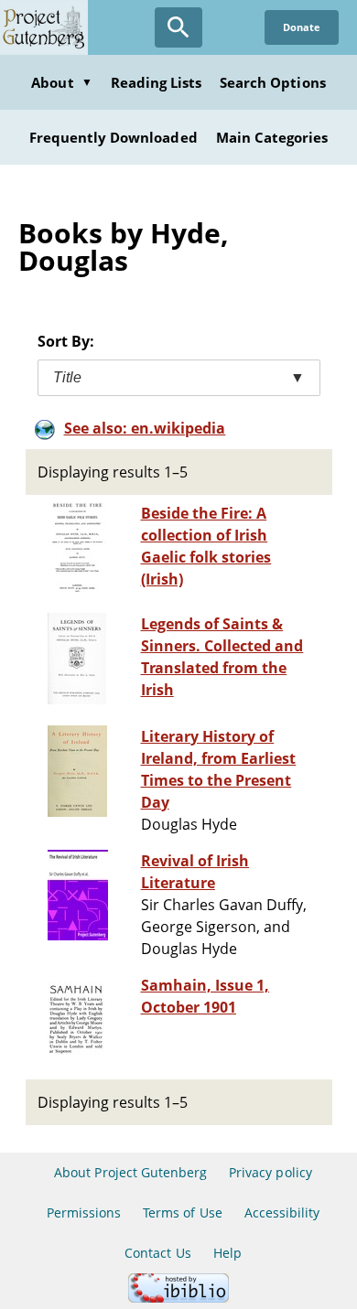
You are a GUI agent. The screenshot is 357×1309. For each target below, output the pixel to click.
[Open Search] (178, 27)
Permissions (84, 1212)
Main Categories (272, 137)
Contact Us (157, 1252)
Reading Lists (156, 82)
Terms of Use (182, 1212)
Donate (301, 27)
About (61, 82)
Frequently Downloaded (113, 137)
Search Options (273, 82)
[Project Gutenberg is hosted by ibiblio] (178, 1297)
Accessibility (282, 1212)
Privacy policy (270, 1172)
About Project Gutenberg (130, 1172)
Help (227, 1252)
